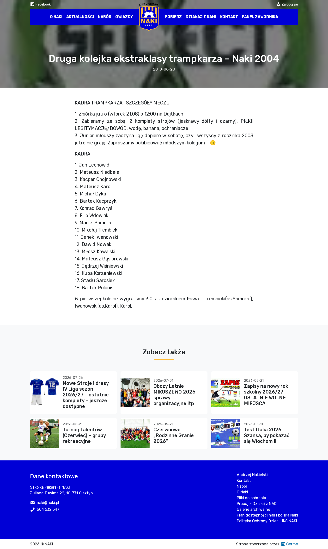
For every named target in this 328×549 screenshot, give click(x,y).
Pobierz (173, 16)
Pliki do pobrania (251, 498)
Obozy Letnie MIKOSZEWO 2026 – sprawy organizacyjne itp (176, 394)
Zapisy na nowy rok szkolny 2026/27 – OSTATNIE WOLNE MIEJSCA (266, 394)
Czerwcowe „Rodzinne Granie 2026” (173, 435)
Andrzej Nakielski (252, 474)
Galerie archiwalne (253, 509)
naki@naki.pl (48, 502)
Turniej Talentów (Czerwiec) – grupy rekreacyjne (84, 435)
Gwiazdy (124, 16)
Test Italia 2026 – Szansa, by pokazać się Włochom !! (266, 435)
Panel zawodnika (260, 16)
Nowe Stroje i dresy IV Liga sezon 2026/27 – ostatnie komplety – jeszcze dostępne (86, 394)
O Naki (56, 16)
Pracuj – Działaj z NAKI (257, 503)
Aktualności (80, 16)
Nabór (104, 16)
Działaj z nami (201, 16)
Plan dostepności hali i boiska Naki (267, 515)
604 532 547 (48, 509)
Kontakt (229, 16)
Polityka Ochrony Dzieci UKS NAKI (267, 521)
